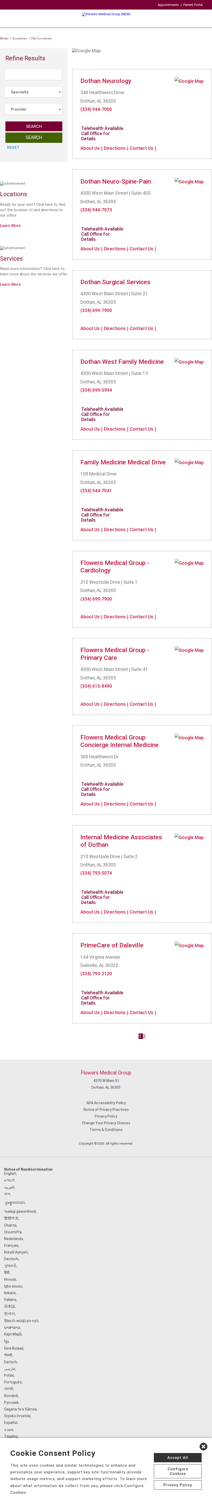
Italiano (10, 1300)
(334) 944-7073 (96, 209)
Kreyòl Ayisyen (16, 1252)
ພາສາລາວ (12, 1327)
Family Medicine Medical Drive (123, 462)
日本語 (9, 1306)
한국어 (9, 1313)
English (10, 1173)
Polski (9, 1375)
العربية (9, 1187)
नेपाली (8, 1355)
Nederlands (13, 1239)
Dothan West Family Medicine (122, 361)
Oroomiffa (12, 1232)
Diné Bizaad (13, 1348)
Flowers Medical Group (106, 1073)
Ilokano (10, 1293)
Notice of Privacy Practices (106, 1109)
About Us (90, 148)
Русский (11, 1402)
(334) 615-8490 (96, 686)
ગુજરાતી (10, 1265)
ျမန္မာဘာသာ (14, 1202)
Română (11, 1396)
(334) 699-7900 (96, 310)
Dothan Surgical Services (115, 282)
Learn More (10, 225)
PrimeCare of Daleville (111, 945)
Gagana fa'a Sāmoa (20, 1409)
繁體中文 (11, 1218)
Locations (20, 38)
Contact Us (141, 148)
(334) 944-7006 (96, 109)
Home (4, 38)
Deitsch (10, 1362)
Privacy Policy (106, 1116)
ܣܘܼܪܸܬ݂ (8, 1429)
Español (10, 1423)
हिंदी (6, 1272)
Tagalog (11, 1436)
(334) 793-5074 (96, 873)
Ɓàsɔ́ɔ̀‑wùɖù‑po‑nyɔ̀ (21, 1321)
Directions (115, 148)
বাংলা (7, 1194)
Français (11, 1245)
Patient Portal (193, 5)
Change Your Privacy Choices (106, 1123)
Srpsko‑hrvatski (17, 1416)
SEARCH (34, 126)
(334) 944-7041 (96, 490)
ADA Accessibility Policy (106, 1103)
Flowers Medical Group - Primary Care (114, 653)
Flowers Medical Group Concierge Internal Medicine (119, 741)
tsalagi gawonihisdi (20, 1211)
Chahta (10, 1225)
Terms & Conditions (106, 1130)
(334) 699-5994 (96, 390)
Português (13, 1382)
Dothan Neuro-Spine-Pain (115, 181)
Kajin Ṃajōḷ (12, 1334)
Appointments (168, 5)
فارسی (9, 1369)
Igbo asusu (13, 1286)
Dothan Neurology (105, 81)
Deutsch (11, 1259)
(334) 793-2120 (96, 973)
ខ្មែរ (6, 1341)
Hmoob (10, 1279)
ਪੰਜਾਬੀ (8, 1389)
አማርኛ (9, 1180)
